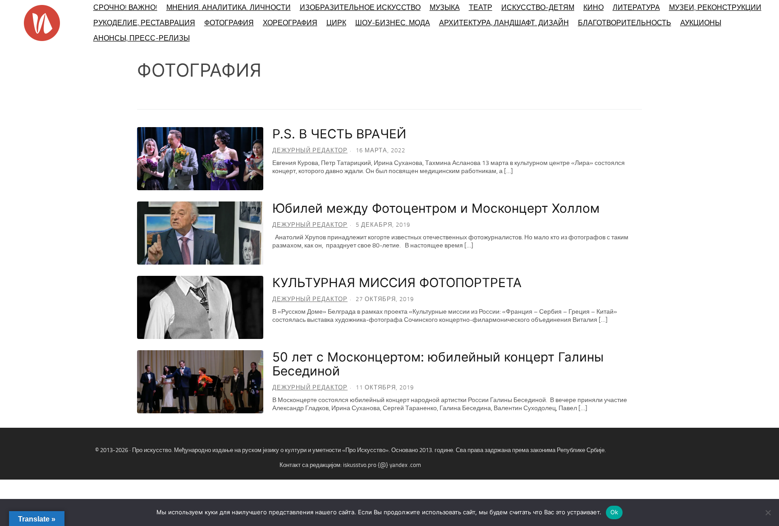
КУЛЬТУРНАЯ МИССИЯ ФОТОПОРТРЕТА (397, 282)
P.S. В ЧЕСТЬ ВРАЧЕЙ (339, 134)
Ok (614, 512)
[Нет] (767, 512)
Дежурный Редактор (310, 150)
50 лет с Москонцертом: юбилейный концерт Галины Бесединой (438, 364)
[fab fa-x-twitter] (764, 460)
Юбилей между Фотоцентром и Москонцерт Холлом (436, 208)
